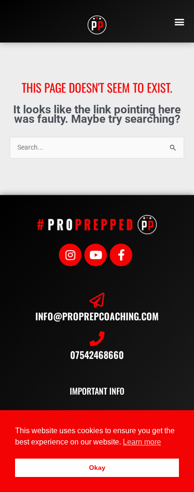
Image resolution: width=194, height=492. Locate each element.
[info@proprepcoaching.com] (97, 300)
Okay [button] (97, 467)
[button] (179, 21)
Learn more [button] (142, 442)
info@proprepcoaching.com (97, 316)
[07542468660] (97, 338)
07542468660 (97, 355)
